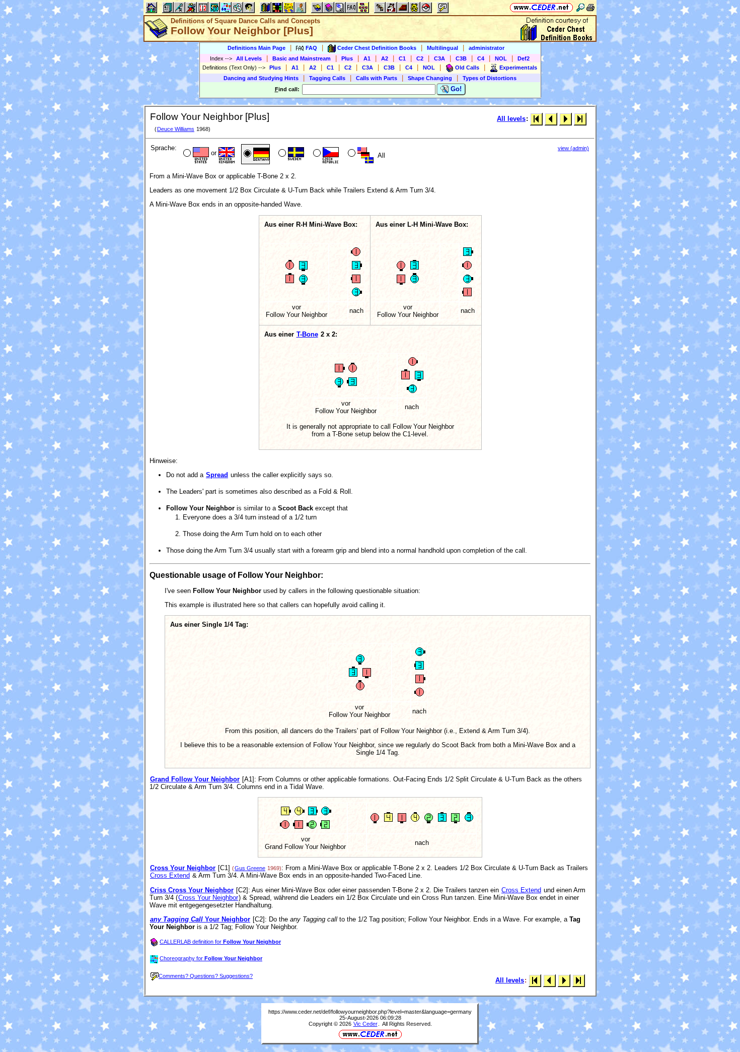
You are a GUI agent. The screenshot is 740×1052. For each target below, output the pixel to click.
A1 (367, 58)
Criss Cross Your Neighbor (192, 890)
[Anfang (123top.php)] (536, 118)
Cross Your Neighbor (182, 868)
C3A (439, 58)
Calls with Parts (376, 78)
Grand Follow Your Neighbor (195, 779)
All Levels (249, 58)
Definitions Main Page (256, 48)
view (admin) (573, 148)
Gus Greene (250, 868)
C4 (480, 58)
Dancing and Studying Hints (261, 78)
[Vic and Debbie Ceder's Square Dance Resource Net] (541, 7)
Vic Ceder (365, 1024)
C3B (461, 58)
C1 (402, 58)
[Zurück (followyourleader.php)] (551, 118)
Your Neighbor (200, 919)
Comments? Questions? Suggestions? (206, 976)
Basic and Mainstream (301, 58)
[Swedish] (290, 154)
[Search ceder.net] (580, 7)
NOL (501, 58)
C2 (419, 58)
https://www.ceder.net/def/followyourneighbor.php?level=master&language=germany (370, 1012)
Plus (347, 58)
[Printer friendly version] (590, 7)
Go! (455, 89)
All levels (511, 118)
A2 (384, 58)
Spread (217, 475)
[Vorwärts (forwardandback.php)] (565, 118)
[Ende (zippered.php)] (580, 118)
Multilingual (442, 48)
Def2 (523, 58)
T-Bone (307, 334)
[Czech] (325, 154)
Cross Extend (170, 875)
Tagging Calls (327, 78)
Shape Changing (430, 78)
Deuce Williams (175, 129)
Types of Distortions (489, 78)
